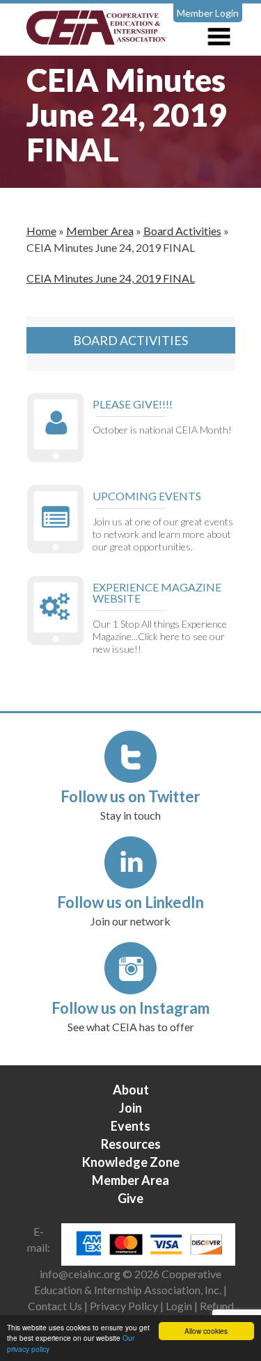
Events (130, 1125)
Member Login (208, 13)
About (131, 1089)
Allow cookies (206, 1331)
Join (130, 1107)
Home (41, 230)
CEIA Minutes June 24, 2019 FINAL (110, 278)
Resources (131, 1144)
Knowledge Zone (131, 1162)
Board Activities (182, 230)
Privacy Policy (124, 1305)
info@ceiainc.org (81, 1273)
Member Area (100, 230)
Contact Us (55, 1305)
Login (179, 1305)
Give (130, 1198)
